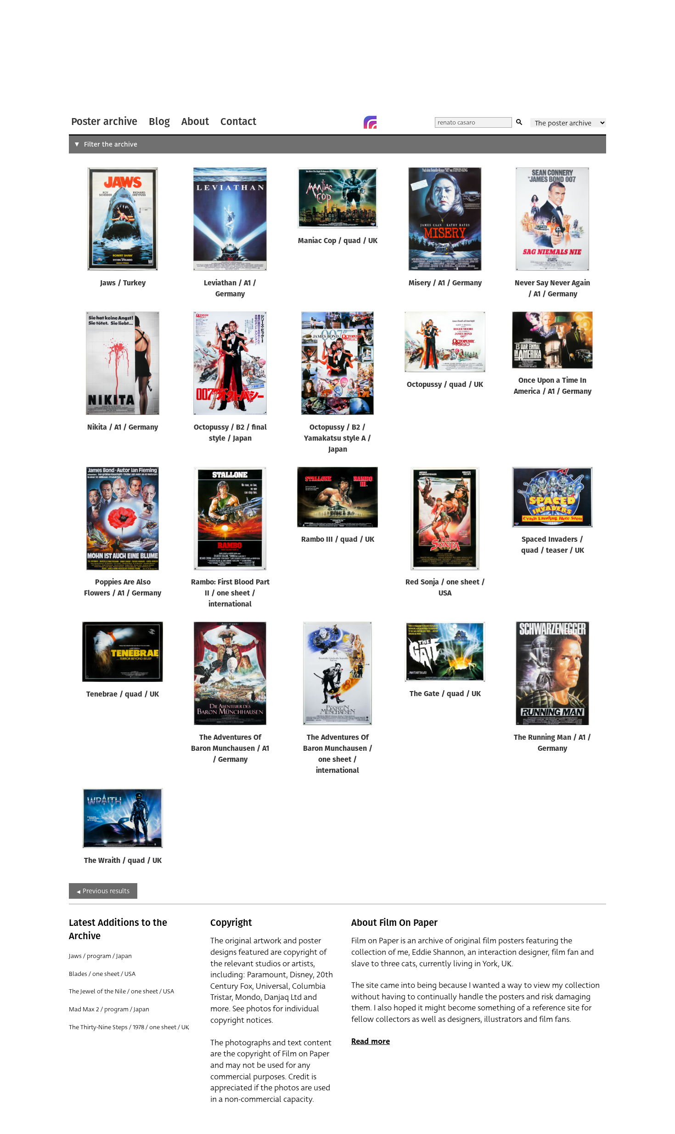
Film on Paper (93, 56)
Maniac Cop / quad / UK (337, 241)
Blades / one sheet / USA (102, 974)
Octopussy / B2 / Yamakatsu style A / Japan (337, 439)
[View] (122, 221)
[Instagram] (370, 122)
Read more (370, 1041)
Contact (238, 121)
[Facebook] (351, 122)
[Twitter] (333, 122)
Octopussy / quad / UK (445, 385)
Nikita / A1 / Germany (122, 427)
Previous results (106, 891)
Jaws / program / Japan (100, 956)
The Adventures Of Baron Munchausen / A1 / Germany (230, 749)
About (195, 121)
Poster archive (104, 121)
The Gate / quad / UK (445, 694)
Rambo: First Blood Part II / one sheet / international (230, 593)
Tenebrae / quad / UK (122, 694)
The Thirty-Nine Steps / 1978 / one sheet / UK (129, 1027)
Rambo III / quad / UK (337, 540)
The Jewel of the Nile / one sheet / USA (121, 991)
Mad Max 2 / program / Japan (109, 1009)
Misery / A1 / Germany (445, 283)
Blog (159, 121)
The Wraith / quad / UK (123, 861)
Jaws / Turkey (123, 283)
